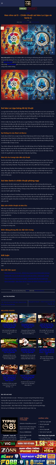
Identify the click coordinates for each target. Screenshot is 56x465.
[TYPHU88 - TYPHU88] (28, 3)
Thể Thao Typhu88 (45, 421)
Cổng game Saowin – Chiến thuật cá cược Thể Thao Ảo (28, 325)
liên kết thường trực (39, 290)
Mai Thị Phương (35, 22)
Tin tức (28, 13)
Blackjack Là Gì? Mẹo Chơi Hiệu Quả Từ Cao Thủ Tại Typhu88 (28, 350)
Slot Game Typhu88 (45, 432)
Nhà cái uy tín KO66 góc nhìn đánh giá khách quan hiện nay (18, 408)
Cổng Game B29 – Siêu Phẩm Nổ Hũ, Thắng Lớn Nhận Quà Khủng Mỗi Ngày (27, 281)
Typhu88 (6, 435)
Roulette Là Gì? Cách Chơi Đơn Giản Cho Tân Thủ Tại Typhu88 (9, 350)
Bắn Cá (42, 427)
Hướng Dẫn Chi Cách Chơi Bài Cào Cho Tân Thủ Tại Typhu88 (9, 325)
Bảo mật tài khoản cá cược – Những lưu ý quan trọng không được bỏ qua (26, 273)
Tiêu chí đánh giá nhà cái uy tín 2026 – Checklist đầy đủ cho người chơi (26, 278)
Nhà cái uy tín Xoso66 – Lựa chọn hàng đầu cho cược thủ (28, 377)
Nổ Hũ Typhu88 (44, 429)
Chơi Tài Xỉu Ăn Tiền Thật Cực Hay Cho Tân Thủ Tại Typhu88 (47, 325)
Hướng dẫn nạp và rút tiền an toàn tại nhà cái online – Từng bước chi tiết (26, 275)
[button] (2, 3)
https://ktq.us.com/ (30, 423)
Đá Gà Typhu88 (44, 424)
